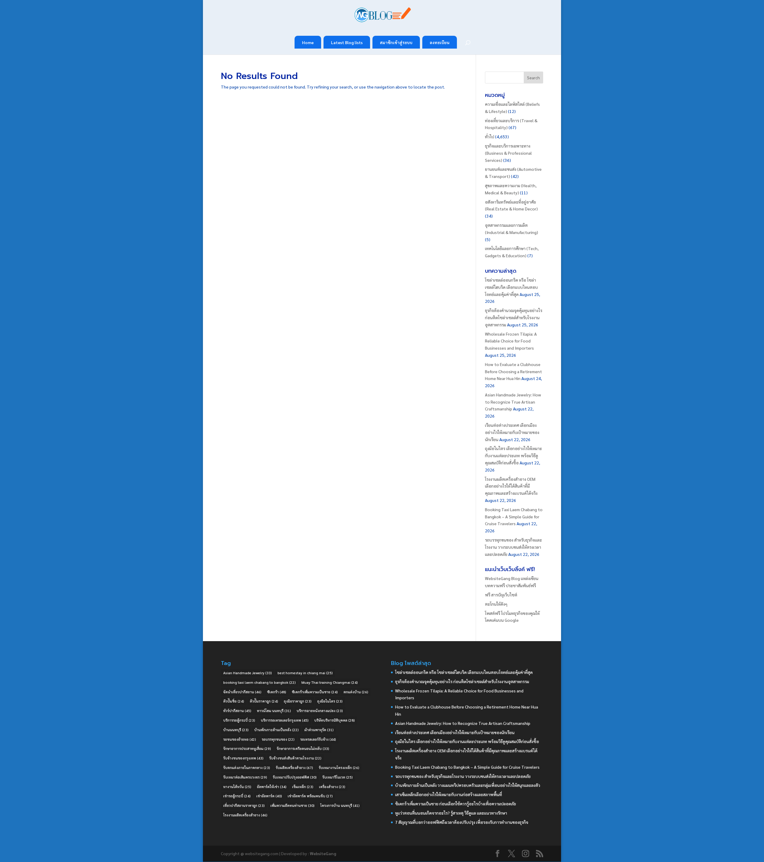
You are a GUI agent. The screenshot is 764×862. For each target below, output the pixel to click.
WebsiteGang (323, 853)
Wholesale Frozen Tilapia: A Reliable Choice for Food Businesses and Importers (511, 341)
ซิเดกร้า (276, 691)
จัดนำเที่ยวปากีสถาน (242, 691)
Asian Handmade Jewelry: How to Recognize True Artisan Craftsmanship (513, 402)
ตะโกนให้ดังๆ (496, 604)
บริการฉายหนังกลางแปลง (320, 710)
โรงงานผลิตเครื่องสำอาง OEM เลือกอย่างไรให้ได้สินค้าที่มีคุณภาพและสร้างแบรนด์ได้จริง (511, 486)
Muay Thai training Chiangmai (329, 682)
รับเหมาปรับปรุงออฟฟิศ (295, 777)
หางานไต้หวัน (237, 786)
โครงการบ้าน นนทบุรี (340, 805)
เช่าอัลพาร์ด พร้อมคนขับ (310, 795)
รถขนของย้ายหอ (239, 739)
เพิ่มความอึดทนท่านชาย (292, 805)
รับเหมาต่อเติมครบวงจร (245, 777)
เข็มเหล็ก (302, 786)
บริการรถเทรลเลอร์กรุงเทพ (285, 720)
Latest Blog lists (347, 42)
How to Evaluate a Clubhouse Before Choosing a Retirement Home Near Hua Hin (513, 371)
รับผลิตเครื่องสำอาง (294, 767)
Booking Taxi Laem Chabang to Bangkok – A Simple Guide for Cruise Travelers (514, 516)
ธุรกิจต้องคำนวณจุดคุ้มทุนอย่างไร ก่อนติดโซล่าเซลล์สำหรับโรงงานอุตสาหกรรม (513, 317)
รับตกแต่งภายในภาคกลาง (246, 767)
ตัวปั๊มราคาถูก (264, 701)
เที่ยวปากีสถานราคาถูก (244, 805)
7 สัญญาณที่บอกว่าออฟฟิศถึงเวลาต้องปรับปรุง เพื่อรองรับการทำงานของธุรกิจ (461, 822)
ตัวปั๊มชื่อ (233, 701)
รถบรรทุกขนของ (278, 739)
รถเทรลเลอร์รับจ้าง (318, 739)
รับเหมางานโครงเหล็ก (339, 767)
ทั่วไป (489, 136)
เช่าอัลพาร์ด (269, 795)
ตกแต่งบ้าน (356, 691)
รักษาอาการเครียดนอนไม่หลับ (303, 748)
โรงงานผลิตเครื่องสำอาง (245, 815)
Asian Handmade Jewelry (247, 672)
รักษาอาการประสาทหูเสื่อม (247, 748)
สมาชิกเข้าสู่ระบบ (396, 42)
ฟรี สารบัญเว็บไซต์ (501, 594)
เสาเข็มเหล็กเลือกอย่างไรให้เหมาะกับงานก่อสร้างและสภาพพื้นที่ (448, 794)
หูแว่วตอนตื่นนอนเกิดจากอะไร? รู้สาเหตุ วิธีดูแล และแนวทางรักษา (451, 813)
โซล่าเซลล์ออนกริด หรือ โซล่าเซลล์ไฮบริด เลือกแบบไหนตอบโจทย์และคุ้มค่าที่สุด (511, 287)
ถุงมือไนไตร (330, 701)
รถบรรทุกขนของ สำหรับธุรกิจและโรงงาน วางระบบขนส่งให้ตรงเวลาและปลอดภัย (513, 547)
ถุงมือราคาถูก (298, 701)
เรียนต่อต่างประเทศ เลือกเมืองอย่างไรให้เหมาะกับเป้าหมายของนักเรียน (512, 432)
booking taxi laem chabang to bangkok (259, 682)
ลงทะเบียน (439, 42)
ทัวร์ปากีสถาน (237, 710)
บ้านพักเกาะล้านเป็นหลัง (276, 729)
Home (308, 42)
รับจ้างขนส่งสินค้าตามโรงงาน (295, 758)
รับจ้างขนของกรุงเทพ (243, 758)
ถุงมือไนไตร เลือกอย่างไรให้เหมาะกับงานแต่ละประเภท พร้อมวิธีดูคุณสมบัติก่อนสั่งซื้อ (513, 455)
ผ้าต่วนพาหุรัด (319, 729)
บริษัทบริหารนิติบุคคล (334, 720)
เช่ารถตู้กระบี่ (237, 795)
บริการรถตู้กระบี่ (239, 720)
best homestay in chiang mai (305, 672)
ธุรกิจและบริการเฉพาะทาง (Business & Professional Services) (508, 153)
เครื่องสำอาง (332, 786)
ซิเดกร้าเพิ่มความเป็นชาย (315, 691)
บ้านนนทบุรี (236, 729)
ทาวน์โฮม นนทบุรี (274, 710)
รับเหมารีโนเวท (337, 777)
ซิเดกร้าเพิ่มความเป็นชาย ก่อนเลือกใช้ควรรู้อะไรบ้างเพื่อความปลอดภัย (455, 803)
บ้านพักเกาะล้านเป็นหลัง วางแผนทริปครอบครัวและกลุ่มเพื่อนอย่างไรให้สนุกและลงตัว (467, 785)
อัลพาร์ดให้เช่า (271, 786)
